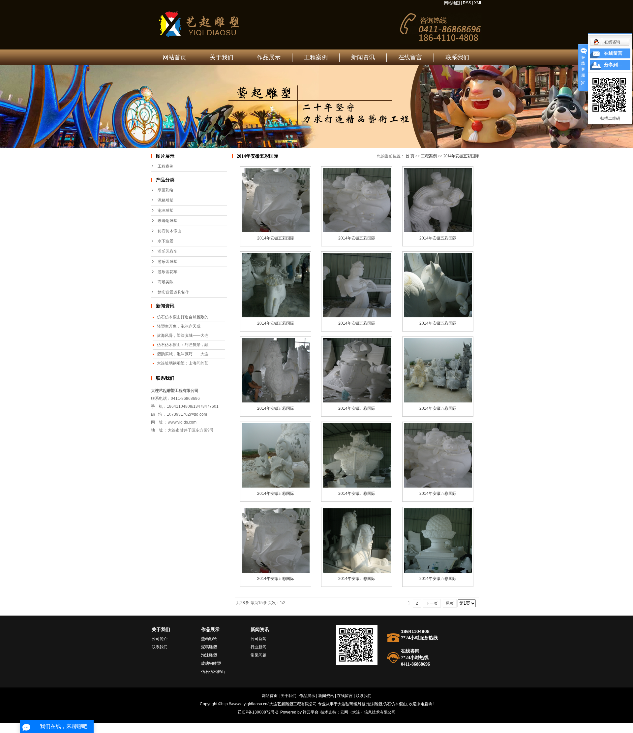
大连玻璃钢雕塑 (351, 704)
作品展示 (269, 57)
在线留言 (410, 57)
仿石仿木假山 (169, 231)
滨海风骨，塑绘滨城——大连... (184, 335)
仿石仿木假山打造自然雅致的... (184, 317)
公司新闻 (258, 638)
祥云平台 (310, 712)
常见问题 (258, 655)
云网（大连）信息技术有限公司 (368, 712)
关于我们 (221, 57)
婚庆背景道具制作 (173, 292)
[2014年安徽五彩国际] (275, 200)
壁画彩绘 (165, 190)
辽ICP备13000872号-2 (258, 712)
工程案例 (316, 57)
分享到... (613, 64)
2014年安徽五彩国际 (461, 156)
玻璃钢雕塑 (167, 220)
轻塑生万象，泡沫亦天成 (178, 326)
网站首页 (174, 57)
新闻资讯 (363, 57)
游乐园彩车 (167, 251)
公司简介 (159, 638)
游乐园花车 (167, 272)
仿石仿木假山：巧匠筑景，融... (184, 344)
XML (478, 3)
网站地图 (452, 3)
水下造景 (165, 241)
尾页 (450, 603)
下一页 (432, 603)
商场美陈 (165, 282)
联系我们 (457, 57)
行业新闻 (258, 647)
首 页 (410, 156)
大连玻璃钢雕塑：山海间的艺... (184, 363)
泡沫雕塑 (165, 210)
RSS (467, 3)
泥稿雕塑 (165, 200)
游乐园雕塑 (167, 261)
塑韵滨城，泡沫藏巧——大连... (184, 354)
